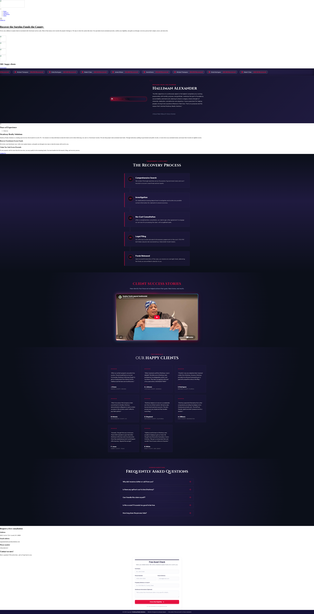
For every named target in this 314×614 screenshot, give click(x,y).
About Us (5, 12)
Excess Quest (162, 612)
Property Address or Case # (142, 582)
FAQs (4, 15)
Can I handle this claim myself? (134, 497)
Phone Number (139, 575)
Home (4, 11)
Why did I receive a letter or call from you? (138, 482)
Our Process (6, 14)
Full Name (137, 568)
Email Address (161, 575)
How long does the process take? (135, 513)
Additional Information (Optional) (143, 589)
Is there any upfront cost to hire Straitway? (138, 490)
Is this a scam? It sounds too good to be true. (139, 505)
